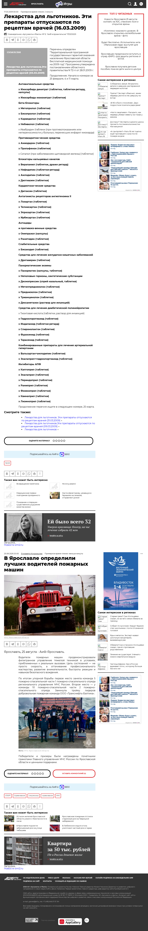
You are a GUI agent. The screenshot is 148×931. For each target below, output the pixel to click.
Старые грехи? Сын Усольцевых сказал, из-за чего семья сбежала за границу (126, 618)
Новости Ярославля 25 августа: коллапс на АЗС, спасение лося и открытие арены (120, 21)
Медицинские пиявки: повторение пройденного (28, 494)
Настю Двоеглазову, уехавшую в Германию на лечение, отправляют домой (76, 495)
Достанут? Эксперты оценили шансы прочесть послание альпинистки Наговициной (127, 124)
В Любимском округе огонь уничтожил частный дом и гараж (77, 827)
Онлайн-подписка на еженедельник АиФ (114, 878)
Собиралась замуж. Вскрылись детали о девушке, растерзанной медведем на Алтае (125, 86)
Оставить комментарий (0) (74, 773)
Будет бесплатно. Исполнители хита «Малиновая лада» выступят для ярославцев (120, 45)
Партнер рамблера (48, 920)
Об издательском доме (34, 878)
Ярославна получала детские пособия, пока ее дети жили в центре (121, 67)
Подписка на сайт (31, 881)
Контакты (47, 881)
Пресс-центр (53, 878)
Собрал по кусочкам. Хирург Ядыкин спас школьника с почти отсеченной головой (127, 628)
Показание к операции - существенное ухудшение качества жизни (28, 504)
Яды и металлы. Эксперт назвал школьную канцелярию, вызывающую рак (124, 637)
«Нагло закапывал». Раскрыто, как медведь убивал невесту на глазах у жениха (126, 114)
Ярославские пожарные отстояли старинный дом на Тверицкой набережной (77, 818)
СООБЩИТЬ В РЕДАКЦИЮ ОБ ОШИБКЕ (71, 881)
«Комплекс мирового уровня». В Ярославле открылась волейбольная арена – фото (121, 33)
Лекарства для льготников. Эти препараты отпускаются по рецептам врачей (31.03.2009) (56, 419)
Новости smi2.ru (13, 545)
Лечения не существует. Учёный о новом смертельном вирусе (125, 655)
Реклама (66, 878)
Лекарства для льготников (41, 429)
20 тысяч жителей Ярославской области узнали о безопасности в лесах (31, 818)
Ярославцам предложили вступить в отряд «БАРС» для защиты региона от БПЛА (121, 56)
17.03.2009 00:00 (11, 12)
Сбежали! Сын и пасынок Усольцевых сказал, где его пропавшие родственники (127, 647)
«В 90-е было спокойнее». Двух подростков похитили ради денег (125, 104)
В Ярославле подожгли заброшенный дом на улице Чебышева (29, 828)
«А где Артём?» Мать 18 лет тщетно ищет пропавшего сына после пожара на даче (125, 133)
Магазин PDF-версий (83, 878)
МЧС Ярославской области (16, 637)
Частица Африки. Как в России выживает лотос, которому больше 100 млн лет (126, 666)
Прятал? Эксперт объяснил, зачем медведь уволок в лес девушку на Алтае (125, 95)
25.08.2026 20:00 (11, 554)
